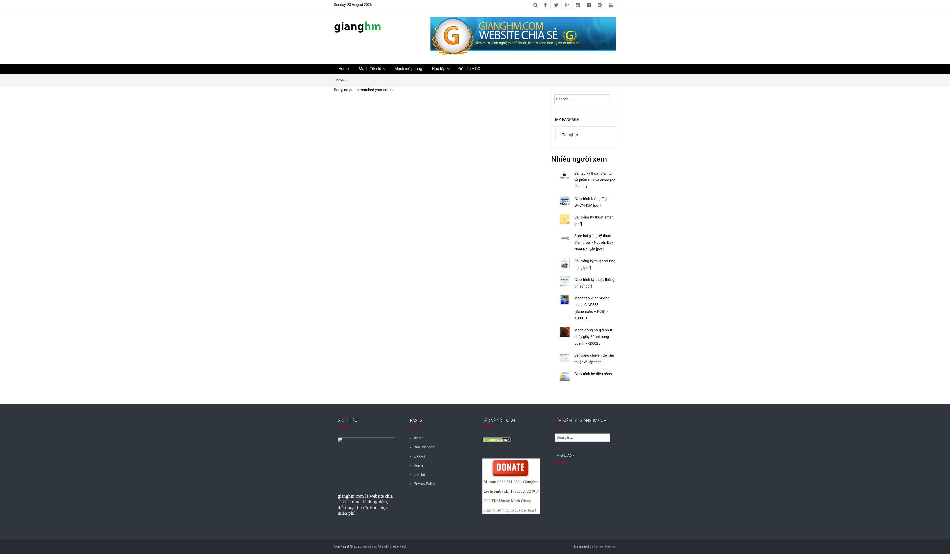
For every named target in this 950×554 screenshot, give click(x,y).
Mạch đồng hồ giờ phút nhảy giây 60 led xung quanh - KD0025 (593, 337)
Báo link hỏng (424, 447)
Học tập (439, 68)
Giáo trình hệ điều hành (593, 374)
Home (343, 68)
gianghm (369, 546)
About (419, 438)
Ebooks (419, 456)
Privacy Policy (424, 484)
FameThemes (605, 546)
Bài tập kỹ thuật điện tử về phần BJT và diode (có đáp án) (595, 180)
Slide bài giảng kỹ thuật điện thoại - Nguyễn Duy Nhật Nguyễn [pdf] (593, 242)
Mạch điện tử (370, 68)
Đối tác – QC (469, 68)
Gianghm (569, 134)
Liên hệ (419, 475)
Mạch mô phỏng (408, 68)
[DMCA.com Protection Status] (497, 439)
